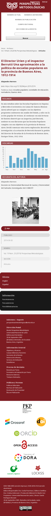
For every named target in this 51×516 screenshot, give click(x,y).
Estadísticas (11, 362)
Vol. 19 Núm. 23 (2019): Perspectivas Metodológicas (19, 51)
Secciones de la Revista (26, 29)
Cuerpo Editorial (25, 24)
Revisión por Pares (13, 370)
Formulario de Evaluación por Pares (19, 372)
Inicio (3, 48)
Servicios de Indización (14, 360)
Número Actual (14, 15)
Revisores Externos (13, 375)
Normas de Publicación (25, 19)
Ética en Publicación (13, 393)
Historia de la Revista (14, 358)
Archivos (10, 48)
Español (5, 284)
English (5, 281)
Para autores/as (8, 303)
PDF (8, 228)
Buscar (25, 38)
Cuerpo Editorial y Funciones (16, 353)
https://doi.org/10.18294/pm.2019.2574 (20, 86)
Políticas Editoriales (13, 385)
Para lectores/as (8, 299)
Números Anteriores (33, 15)
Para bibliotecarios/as (10, 306)
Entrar (44, 2)
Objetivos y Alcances (14, 350)
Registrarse (35, 2)
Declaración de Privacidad (15, 390)
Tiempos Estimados (13, 377)
